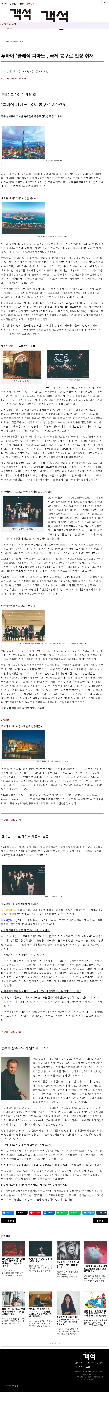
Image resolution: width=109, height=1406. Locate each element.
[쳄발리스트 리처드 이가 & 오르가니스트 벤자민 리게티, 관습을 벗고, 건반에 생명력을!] (40, 1299)
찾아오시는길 (84, 1366)
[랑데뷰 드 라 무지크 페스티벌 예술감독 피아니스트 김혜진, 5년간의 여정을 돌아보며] (68, 1303)
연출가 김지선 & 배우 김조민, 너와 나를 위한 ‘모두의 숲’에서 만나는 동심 (95, 1313)
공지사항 (13, 3)
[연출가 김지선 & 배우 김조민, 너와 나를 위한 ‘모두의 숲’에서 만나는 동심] (95, 1300)
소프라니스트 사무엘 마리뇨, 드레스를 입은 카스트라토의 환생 (95, 1268)
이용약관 (89, 1362)
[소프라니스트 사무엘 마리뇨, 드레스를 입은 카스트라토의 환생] (95, 1252)
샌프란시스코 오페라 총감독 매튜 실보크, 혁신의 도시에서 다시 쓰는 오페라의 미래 (13, 1262)
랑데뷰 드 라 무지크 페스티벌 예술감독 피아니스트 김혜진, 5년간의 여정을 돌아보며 (68, 1320)
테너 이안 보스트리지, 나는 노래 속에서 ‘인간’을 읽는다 (68, 1264)
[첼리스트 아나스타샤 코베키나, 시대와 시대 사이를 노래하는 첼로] (13, 1299)
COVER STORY (8, 24)
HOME (4, 3)
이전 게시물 (10, 1220)
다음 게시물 (99, 1220)
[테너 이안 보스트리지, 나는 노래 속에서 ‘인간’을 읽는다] (68, 1250)
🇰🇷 (104, 2)
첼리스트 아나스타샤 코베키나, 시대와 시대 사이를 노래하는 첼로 (13, 1311)
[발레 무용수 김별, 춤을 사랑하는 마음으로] (40, 1249)
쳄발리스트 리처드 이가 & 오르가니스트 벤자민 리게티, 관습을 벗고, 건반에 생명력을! (40, 1312)
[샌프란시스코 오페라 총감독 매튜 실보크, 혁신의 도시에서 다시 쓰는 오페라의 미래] (13, 1249)
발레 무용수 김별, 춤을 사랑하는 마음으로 (40, 1259)
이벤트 (22, 3)
